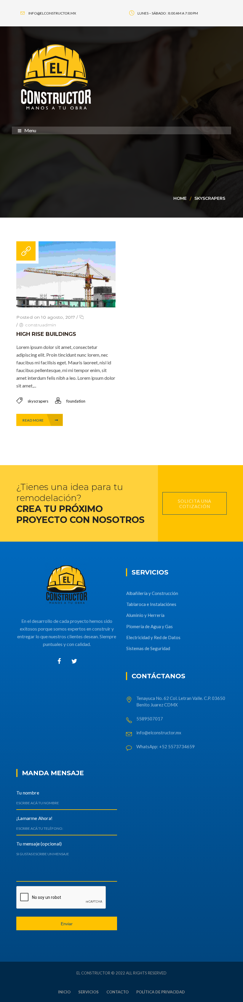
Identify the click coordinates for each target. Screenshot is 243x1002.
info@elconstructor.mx (158, 732)
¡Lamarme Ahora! (34, 818)
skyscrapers (209, 198)
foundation (75, 401)
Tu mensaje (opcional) (39, 843)
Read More (33, 420)
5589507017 (150, 718)
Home (180, 198)
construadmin (40, 325)
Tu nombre (27, 792)
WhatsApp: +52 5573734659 (165, 746)
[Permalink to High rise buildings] (66, 305)
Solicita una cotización (194, 503)
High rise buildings (46, 334)
